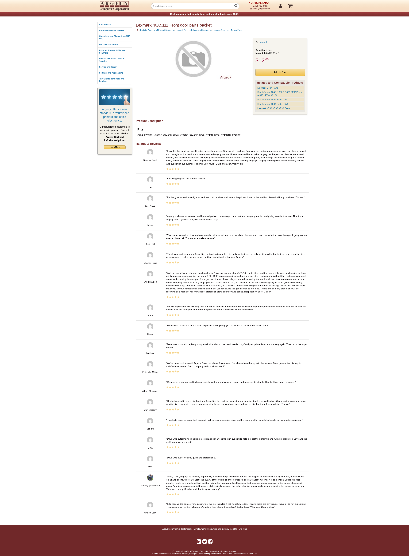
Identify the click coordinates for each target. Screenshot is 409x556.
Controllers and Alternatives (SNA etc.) (114, 37)
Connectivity (105, 24)
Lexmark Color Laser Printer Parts (227, 30)
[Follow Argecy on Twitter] (204, 541)
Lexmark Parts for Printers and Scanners (193, 30)
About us (166, 529)
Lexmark (263, 42)
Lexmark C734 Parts (267, 88)
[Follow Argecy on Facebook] (210, 541)
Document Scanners (108, 44)
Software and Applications (111, 73)
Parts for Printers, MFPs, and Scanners (112, 51)
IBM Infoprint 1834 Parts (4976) (273, 104)
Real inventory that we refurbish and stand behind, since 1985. (204, 14)
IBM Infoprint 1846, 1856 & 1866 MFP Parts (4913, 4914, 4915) (279, 93)
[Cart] (302, 4)
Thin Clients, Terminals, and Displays (111, 80)
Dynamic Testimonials (182, 529)
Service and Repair (108, 67)
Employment (200, 529)
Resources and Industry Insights (222, 529)
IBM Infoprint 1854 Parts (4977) (273, 99)
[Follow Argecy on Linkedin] (199, 541)
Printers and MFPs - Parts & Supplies (111, 60)
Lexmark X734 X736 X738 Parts (273, 108)
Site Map (243, 529)
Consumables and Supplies (111, 30)
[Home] (137, 30)
